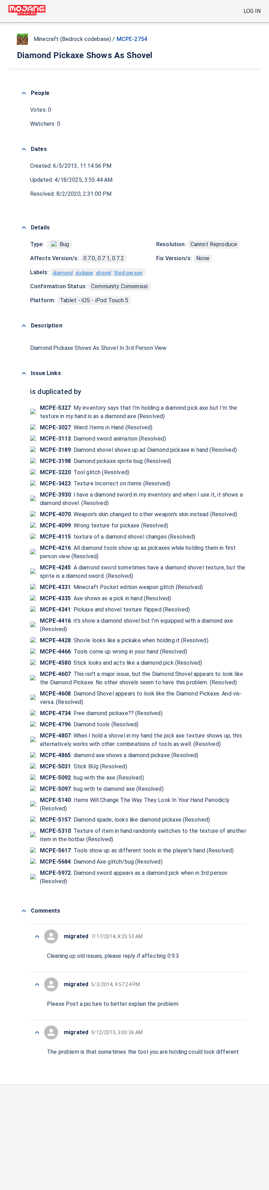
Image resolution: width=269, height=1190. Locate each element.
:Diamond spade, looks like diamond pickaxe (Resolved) (125, 819)
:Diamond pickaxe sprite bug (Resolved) (105, 461)
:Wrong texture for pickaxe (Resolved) (104, 525)
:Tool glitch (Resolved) (84, 472)
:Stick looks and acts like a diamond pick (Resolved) (121, 662)
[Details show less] (24, 228)
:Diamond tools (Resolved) (89, 724)
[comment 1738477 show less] (37, 984)
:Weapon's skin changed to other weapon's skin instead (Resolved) (138, 514)
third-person (128, 273)
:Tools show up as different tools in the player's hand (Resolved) (137, 850)
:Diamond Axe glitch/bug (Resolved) (101, 861)
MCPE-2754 (132, 39)
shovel (103, 273)
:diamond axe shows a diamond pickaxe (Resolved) (119, 755)
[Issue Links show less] (24, 373)
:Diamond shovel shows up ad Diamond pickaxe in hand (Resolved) (138, 450)
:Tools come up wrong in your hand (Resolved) (113, 651)
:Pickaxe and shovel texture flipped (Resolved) (115, 609)
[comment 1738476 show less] (37, 1032)
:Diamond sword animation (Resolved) (103, 438)
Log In (252, 11)
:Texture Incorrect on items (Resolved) (105, 483)
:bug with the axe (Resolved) (92, 777)
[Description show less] (24, 326)
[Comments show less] (24, 911)
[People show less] (24, 93)
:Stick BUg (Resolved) (83, 766)
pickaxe (84, 273)
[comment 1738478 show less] (37, 936)
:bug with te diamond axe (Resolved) (102, 789)
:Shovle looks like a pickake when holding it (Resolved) (124, 640)
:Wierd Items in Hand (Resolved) (96, 427)
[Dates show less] (24, 149)
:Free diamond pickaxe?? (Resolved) (101, 713)
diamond (63, 273)
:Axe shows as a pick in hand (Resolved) (105, 598)
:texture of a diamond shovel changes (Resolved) (117, 536)
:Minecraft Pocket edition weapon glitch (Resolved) (121, 587)
